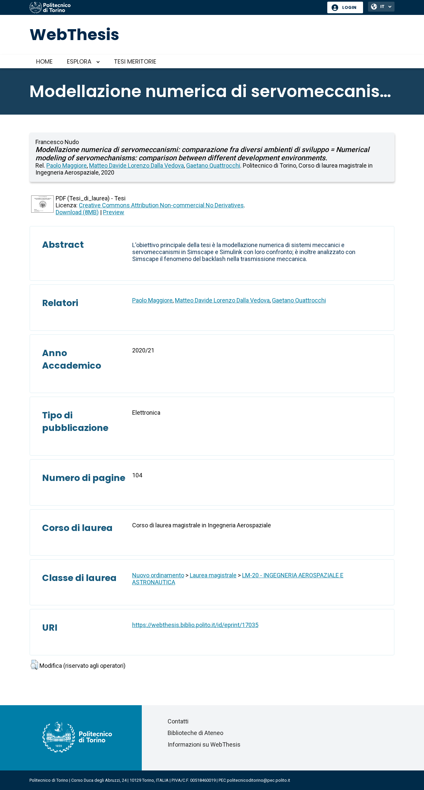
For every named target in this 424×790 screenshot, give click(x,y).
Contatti (178, 721)
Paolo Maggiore (66, 165)
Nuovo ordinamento (158, 575)
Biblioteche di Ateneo (195, 732)
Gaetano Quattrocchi (213, 165)
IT (382, 6)
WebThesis (74, 35)
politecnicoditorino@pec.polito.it (258, 780)
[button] (34, 665)
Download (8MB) (77, 212)
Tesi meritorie (135, 61)
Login (349, 7)
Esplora (79, 61)
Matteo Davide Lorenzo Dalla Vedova (136, 165)
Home (44, 61)
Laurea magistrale (213, 575)
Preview (113, 212)
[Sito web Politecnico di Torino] (175, 8)
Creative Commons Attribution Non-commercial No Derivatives (161, 205)
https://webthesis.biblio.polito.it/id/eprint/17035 (195, 624)
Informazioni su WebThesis (204, 744)
